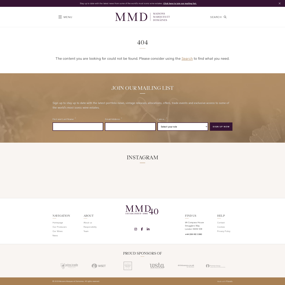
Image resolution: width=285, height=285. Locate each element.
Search (187, 58)
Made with (224, 281)
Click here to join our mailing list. (180, 3)
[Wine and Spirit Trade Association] (157, 265)
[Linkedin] (148, 229)
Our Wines (58, 231)
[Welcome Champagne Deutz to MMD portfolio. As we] (218, 175)
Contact (221, 222)
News (55, 235)
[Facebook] (142, 229)
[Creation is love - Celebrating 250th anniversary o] (188, 175)
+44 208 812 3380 (193, 234)
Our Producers (60, 227)
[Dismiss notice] (279, 3)
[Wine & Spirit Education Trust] (98, 265)
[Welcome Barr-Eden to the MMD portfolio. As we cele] (67, 175)
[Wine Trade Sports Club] (69, 265)
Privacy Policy (223, 231)
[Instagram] (136, 229)
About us (88, 222)
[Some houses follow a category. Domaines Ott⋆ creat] (127, 175)
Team (86, 231)
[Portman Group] (215, 265)
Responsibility (90, 227)
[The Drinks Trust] (128, 265)
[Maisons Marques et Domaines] (142, 17)
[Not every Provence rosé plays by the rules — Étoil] (97, 175)
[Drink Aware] (186, 265)
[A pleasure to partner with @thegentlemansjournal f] (158, 175)
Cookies (221, 227)
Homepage (58, 222)
